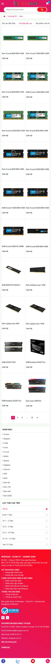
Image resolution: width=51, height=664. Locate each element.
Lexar (5, 447)
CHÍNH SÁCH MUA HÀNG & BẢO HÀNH (16, 578)
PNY (5, 474)
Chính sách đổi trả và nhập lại (16, 586)
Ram (21, 16)
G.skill (5, 443)
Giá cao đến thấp (8, 23)
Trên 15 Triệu (7, 545)
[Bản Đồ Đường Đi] (8, 642)
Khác (5, 478)
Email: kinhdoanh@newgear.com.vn (15, 630)
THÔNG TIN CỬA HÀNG (10, 592)
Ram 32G (7, 491)
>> (37, 418)
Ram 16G (7, 487)
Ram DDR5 (7, 496)
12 (32, 418)
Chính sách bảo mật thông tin (16, 589)
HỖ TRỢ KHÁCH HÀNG (10, 570)
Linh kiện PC (12, 16)
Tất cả (4, 509)
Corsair (6, 434)
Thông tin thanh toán (13, 597)
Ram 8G (6, 483)
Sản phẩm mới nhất (43, 23)
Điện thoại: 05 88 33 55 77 (11, 634)
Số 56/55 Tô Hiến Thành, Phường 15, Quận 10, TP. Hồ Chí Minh (25, 627)
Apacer (6, 461)
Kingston (6, 439)
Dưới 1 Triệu (7, 515)
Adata (5, 456)
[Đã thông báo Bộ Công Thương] (10, 611)
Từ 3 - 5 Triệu (7, 527)
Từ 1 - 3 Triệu (7, 521)
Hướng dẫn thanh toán (14, 572)
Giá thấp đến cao (25, 23)
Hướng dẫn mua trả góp (14, 575)
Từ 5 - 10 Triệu (8, 533)
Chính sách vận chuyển (14, 583)
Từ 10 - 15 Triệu (8, 539)
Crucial (6, 452)
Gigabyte (6, 465)
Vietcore (14, 604)
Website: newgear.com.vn (11, 638)
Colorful (6, 469)
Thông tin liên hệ (11, 594)
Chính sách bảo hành (13, 581)
